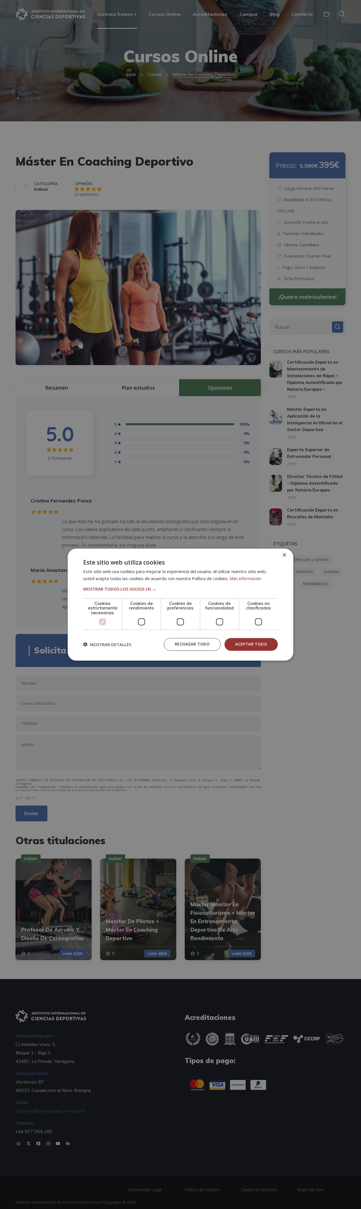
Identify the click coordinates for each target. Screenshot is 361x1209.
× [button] (284, 555)
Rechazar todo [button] (192, 644)
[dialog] (180, 604)
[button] (180, 588)
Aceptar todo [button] (251, 644)
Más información (245, 578)
